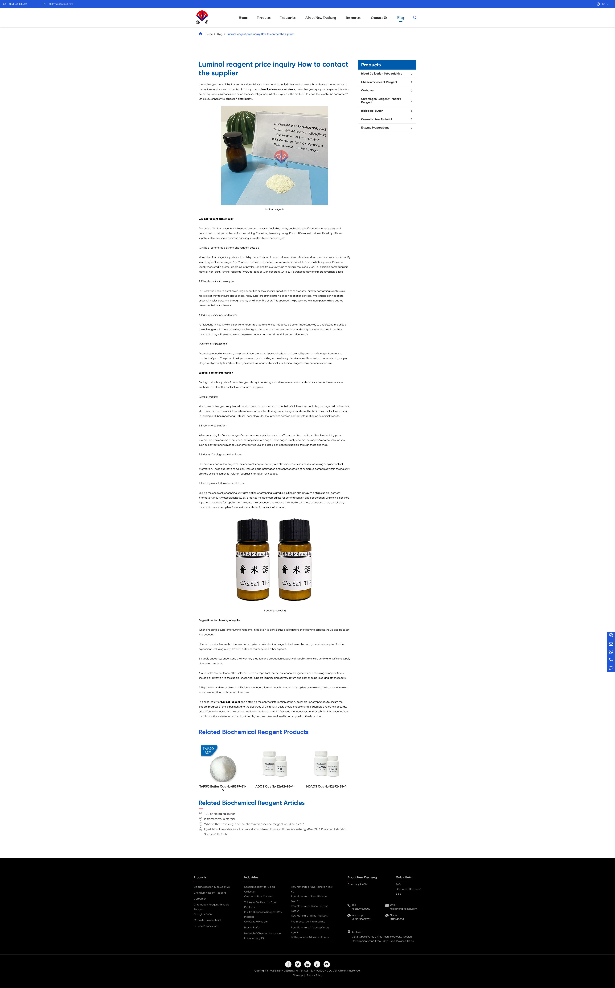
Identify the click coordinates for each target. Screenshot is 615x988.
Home (243, 18)
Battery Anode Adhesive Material (310, 937)
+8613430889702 (18, 4)
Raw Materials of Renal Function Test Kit (309, 899)
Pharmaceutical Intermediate (308, 921)
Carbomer (367, 90)
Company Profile (357, 884)
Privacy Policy (314, 975)
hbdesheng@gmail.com (61, 4)
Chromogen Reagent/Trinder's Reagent (381, 100)
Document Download (408, 889)
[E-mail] (611, 644)
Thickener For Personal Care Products (260, 905)
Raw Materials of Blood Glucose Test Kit (309, 908)
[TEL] (611, 660)
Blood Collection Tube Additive (381, 73)
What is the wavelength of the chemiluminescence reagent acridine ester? (254, 824)
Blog (400, 18)
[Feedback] (611, 668)
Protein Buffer (252, 927)
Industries (288, 18)
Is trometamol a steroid (219, 819)
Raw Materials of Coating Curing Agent (310, 930)
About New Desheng (320, 18)
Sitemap (298, 975)
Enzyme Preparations (375, 127)
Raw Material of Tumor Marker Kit (310, 915)
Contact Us (379, 18)
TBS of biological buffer (219, 813)
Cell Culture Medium (256, 921)
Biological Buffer (372, 111)
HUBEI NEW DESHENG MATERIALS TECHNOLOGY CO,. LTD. (303, 970)
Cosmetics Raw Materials (259, 896)
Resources (353, 18)
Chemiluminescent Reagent (379, 82)
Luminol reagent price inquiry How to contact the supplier (260, 34)
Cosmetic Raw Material (376, 119)
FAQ (398, 884)
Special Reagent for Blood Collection (259, 889)
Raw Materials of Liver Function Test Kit (311, 889)
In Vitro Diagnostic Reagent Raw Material (263, 914)
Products (264, 18)
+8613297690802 (361, 908)
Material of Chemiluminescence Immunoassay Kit (262, 936)
